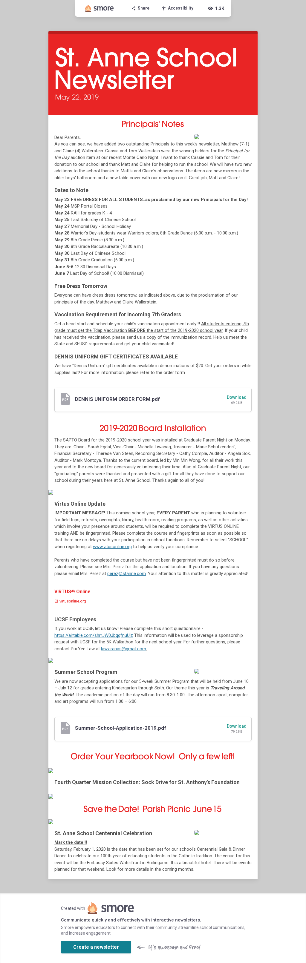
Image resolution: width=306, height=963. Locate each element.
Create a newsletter (96, 947)
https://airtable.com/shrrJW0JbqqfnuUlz (93, 635)
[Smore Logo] (99, 8)
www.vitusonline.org (112, 546)
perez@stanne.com (126, 573)
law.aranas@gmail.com (123, 648)
